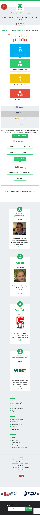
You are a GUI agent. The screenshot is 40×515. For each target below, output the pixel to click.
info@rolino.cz (26, 13)
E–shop (4, 17)
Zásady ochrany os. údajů (19, 447)
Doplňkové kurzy (13, 172)
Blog (37, 17)
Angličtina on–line (21, 17)
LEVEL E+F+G (20, 158)
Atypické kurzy (26, 172)
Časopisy (14, 427)
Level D (26, 152)
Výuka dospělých (18, 30)
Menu (20, 24)
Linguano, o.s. (15, 411)
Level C (13, 152)
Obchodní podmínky (17, 419)
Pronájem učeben (17, 424)
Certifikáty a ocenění (17, 408)
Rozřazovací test (20, 136)
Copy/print (15, 440)
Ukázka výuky (15, 422)
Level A (13, 146)
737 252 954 (16, 13)
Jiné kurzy (20, 178)
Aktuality (11, 17)
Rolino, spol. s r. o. (6, 30)
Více (18, 246)
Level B (26, 146)
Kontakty (20, 19)
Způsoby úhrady (16, 429)
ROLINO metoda (17, 403)
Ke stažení (31, 17)
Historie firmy (16, 442)
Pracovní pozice (16, 445)
